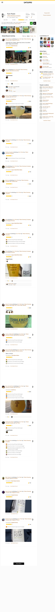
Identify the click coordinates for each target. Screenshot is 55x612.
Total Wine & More (15, 355)
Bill (6, 166)
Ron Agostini (8, 440)
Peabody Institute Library (17, 351)
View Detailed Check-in (14, 64)
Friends (31, 36)
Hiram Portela (8, 304)
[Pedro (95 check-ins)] (45, 39)
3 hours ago (7, 64)
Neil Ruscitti (8, 140)
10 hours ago (7, 513)
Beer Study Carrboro (15, 480)
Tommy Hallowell (9, 334)
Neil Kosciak (10, 283)
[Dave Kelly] (12, 83)
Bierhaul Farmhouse (19, 335)
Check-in (31, 23)
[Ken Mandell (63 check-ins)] (45, 42)
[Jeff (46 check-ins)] (48, 46)
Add (34, 23)
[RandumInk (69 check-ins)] (52, 39)
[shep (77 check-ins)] (48, 39)
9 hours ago (7, 366)
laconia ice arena (15, 70)
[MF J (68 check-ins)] (41, 42)
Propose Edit (47, 12)
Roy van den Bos (9, 386)
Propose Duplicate (47, 15)
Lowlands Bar (14, 181)
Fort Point (19, 38)
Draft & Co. (13, 96)
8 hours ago (7, 344)
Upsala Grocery (14, 495)
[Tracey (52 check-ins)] (41, 46)
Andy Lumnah (8, 95)
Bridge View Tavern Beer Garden (18, 305)
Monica (7, 180)
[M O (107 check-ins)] (41, 39)
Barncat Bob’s (14, 478)
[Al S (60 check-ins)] (48, 42)
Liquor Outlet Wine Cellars (16, 169)
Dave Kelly (10, 86)
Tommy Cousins (9, 152)
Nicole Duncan (8, 518)
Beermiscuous (14, 45)
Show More (17, 23)
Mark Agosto (8, 477)
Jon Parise (7, 233)
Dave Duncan (8, 491)
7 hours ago (7, 175)
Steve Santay (8, 38)
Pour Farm (17, 423)
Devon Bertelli (8, 349)
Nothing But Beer (9, 421)
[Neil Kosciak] (12, 281)
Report (14, 87)
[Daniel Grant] (12, 417)
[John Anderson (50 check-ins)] (45, 46)
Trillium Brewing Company (13, 15)
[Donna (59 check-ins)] (52, 42)
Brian (6, 69)
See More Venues (46, 80)
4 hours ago (7, 80)
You (35, 36)
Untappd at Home (15, 40)
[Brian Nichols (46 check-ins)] (52, 46)
